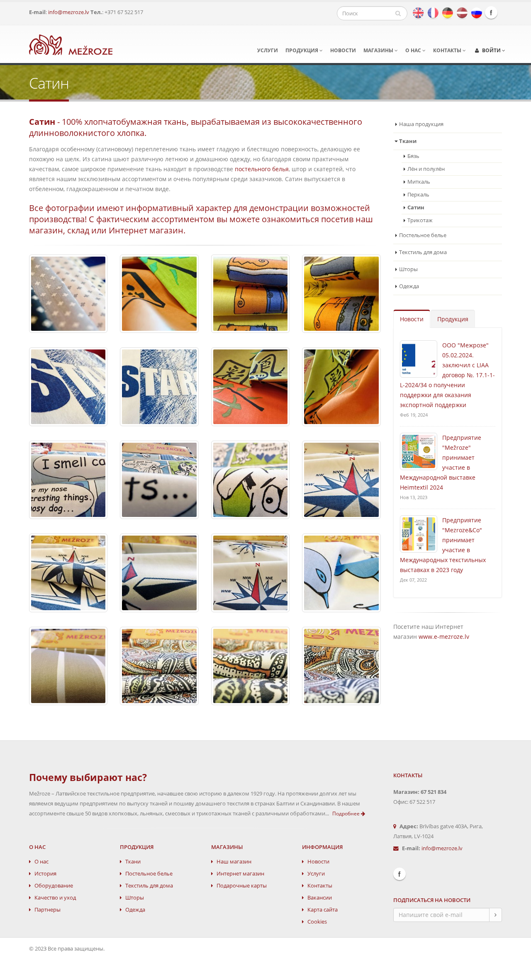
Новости (343, 50)
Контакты (448, 50)
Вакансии (319, 897)
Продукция (302, 50)
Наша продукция (421, 124)
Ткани (133, 861)
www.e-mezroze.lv (444, 636)
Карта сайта (322, 909)
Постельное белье (422, 235)
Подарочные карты (242, 885)
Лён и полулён (426, 168)
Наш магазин (234, 861)
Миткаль (418, 181)
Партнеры (47, 909)
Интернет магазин (240, 873)
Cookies (317, 921)
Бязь (413, 156)
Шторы (408, 269)
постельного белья (262, 169)
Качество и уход (55, 897)
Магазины (379, 50)
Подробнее (346, 813)
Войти (491, 50)
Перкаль (418, 194)
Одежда (409, 286)
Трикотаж (420, 220)
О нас (413, 50)
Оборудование (53, 885)
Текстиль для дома (423, 252)
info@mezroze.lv (68, 12)
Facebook (491, 12)
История (45, 873)
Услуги (267, 50)
